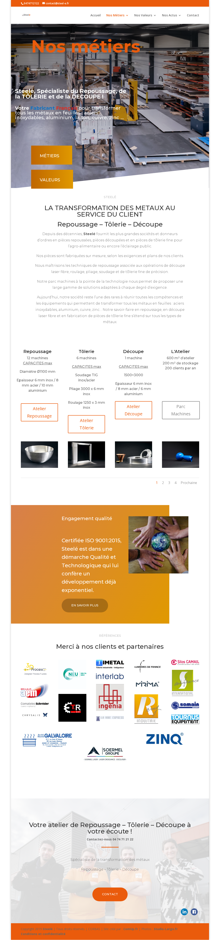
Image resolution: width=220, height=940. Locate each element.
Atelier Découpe (133, 410)
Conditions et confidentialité (43, 934)
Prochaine (189, 482)
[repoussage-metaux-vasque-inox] (39, 467)
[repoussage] (180, 467)
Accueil (95, 15)
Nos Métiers (115, 15)
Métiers (49, 155)
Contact (193, 15)
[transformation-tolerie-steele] (86, 467)
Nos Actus (169, 15)
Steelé (48, 929)
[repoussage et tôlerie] (133, 467)
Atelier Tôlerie (86, 424)
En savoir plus (84, 605)
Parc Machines (181, 410)
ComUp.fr (130, 929)
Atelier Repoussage (39, 412)
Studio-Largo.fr (166, 929)
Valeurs (50, 179)
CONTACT (110, 894)
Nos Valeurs (143, 15)
